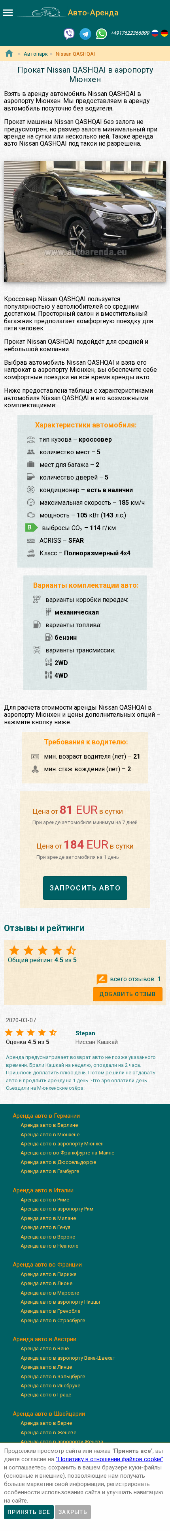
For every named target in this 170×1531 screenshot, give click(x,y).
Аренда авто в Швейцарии (49, 1413)
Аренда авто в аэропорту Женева (62, 1442)
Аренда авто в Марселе (50, 1293)
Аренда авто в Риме (45, 1200)
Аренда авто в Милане (48, 1218)
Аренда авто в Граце (46, 1395)
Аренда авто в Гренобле (50, 1311)
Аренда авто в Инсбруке (50, 1386)
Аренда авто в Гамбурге (50, 1171)
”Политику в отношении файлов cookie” (109, 1459)
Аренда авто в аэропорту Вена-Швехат (68, 1358)
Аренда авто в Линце (46, 1367)
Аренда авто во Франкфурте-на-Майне (67, 1153)
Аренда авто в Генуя (45, 1227)
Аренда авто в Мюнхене (50, 1134)
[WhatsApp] (101, 33)
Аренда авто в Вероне (48, 1237)
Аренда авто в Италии (43, 1190)
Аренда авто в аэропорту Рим (57, 1209)
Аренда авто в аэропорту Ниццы (60, 1302)
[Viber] (69, 33)
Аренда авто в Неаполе (49, 1246)
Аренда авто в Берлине (49, 1125)
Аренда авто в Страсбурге (53, 1320)
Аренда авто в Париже (48, 1274)
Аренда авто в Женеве (48, 1432)
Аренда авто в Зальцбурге (53, 1376)
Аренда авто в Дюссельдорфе (58, 1162)
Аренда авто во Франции (47, 1264)
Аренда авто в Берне (46, 1423)
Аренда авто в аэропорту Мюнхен (62, 1144)
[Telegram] (85, 33)
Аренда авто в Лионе (46, 1283)
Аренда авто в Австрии (44, 1339)
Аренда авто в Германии (46, 1115)
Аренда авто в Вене (45, 1348)
